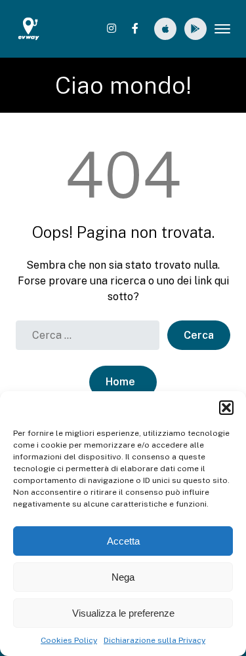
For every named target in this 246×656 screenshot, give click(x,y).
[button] (226, 407)
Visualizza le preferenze (123, 613)
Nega (123, 577)
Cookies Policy (69, 640)
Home (120, 382)
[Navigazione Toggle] (222, 29)
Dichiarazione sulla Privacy (154, 640)
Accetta (123, 541)
